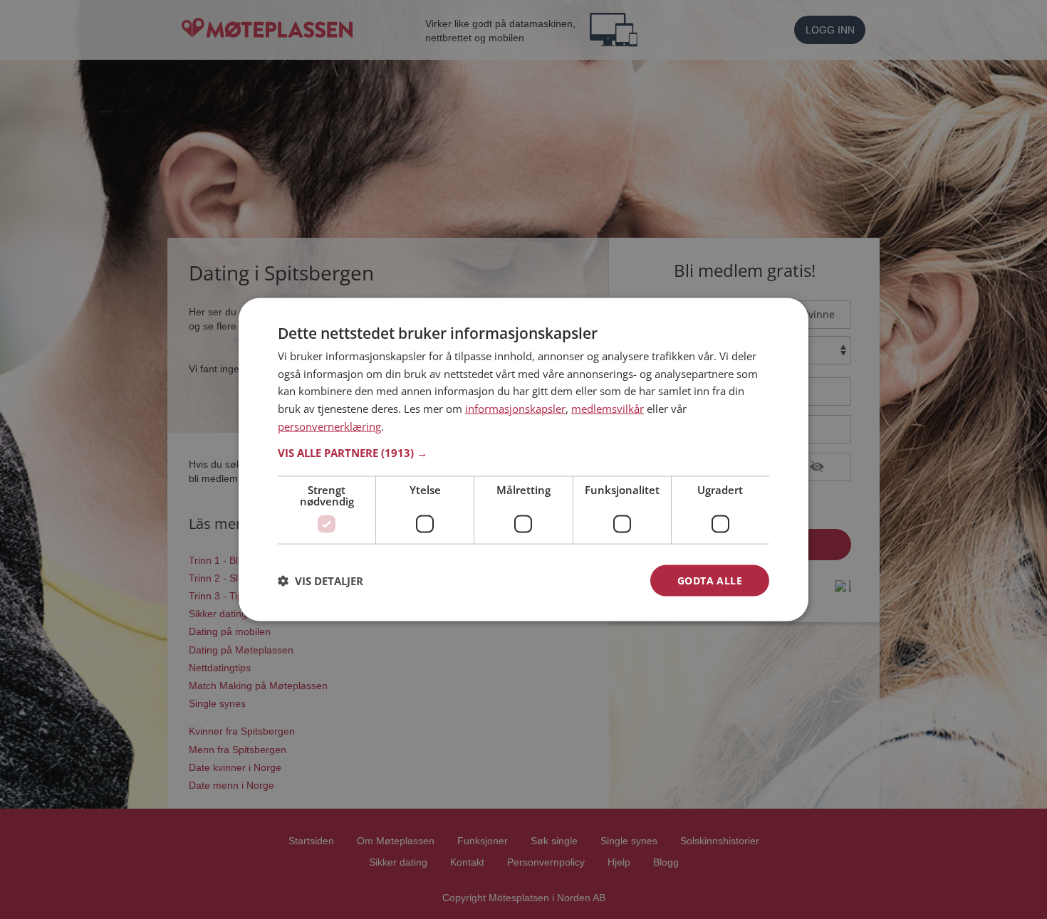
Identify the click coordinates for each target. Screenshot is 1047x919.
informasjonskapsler (515, 408)
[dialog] (523, 459)
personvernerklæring (329, 426)
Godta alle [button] (709, 580)
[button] (523, 452)
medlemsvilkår (607, 408)
